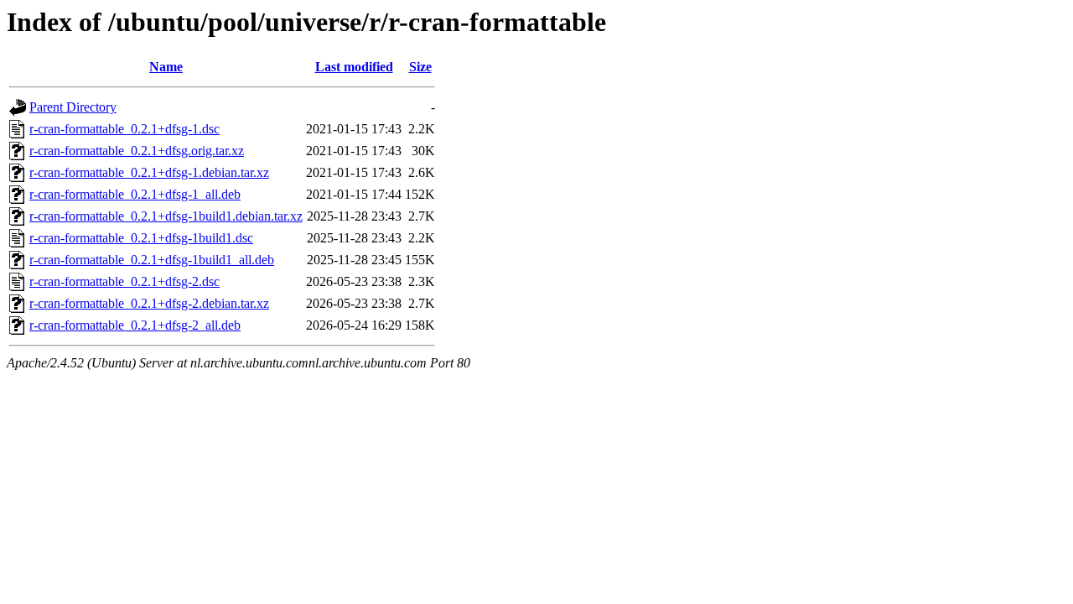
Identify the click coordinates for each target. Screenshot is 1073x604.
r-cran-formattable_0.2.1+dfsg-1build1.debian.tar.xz (166, 216)
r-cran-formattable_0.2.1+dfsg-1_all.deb (135, 194)
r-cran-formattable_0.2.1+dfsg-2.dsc (124, 281)
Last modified (354, 67)
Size (420, 67)
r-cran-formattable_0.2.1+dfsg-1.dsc (124, 129)
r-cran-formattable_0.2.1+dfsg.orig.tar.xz (136, 150)
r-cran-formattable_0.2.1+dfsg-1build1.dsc (141, 238)
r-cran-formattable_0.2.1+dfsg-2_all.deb (135, 325)
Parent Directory (73, 107)
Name (166, 67)
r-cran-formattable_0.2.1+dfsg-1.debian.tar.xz (149, 172)
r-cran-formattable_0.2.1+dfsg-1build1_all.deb (151, 260)
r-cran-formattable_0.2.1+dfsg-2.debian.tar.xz (149, 303)
